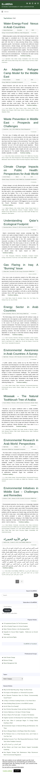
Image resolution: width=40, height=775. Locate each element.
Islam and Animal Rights (10, 637)
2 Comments (33, 500)
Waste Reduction (34, 159)
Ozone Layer (21, 211)
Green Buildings (15, 570)
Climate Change (5, 179)
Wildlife (35, 257)
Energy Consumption (11, 339)
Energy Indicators (30, 339)
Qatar (28, 257)
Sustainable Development (17, 82)
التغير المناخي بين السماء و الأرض (12, 744)
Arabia (21, 429)
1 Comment (33, 449)
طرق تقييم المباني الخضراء (7, 574)
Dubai (12, 155)
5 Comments (33, 131)
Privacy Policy (9, 768)
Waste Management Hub (10, 663)
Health (17, 179)
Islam (3, 431)
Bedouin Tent (12, 108)
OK (35, 595)
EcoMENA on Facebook (30, 643)
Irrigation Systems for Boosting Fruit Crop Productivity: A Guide (21, 717)
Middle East (17, 32)
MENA (11, 211)
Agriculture (8, 58)
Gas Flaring (32, 298)
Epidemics (31, 209)
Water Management (24, 32)
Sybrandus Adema (7, 227)
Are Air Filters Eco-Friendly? (11, 706)
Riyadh (7, 157)
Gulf (19, 257)
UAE (10, 157)
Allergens (11, 208)
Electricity (15, 337)
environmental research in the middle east (11, 479)
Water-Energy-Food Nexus (28, 60)
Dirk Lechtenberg (7, 313)
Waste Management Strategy (28, 157)
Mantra (22, 770)
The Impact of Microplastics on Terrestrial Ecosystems (18, 692)
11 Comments (33, 359)
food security (35, 58)
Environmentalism (6, 528)
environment (17, 155)
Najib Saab (5, 356)
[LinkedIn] (27, 3)
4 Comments (33, 32)
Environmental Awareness (32, 385)
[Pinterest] (37, 3)
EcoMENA (7, 4)
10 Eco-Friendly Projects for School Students (16, 626)
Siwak (31, 431)
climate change (17, 58)
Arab (12, 58)
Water (3, 60)
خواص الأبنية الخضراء (16, 539)
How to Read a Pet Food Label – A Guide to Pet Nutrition (19, 715)
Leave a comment (32, 274)
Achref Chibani (6, 176)
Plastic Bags (8, 530)
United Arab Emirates (6, 532)
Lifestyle (32, 402)
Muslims (11, 431)
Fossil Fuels (14, 257)
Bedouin (10, 525)
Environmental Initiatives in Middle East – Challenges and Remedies (21, 492)
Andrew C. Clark (7, 498)
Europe (22, 155)
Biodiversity (18, 255)
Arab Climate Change (9, 657)
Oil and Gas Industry (27, 341)
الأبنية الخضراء (28, 570)
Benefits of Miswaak (28, 429)
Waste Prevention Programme (23, 159)
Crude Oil (14, 298)
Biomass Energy (8, 660)
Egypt (17, 108)
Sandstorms (4, 213)
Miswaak (7, 431)
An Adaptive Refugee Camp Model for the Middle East (21, 73)
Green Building (22, 542)
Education (19, 356)
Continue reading (26, 55)
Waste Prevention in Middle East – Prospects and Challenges (21, 123)
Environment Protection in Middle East (10, 526)
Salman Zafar (6, 542)
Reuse (3, 157)
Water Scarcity (8, 60)
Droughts (26, 209)
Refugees (11, 110)
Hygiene (36, 429)
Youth (35, 356)
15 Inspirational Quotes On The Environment (16, 623)
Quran (17, 530)
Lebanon (29, 108)
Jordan (25, 108)
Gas (28, 298)
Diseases (20, 209)
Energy (3, 32)
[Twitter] (35, 3)
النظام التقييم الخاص (24, 572)
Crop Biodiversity (13, 209)
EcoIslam (22, 402)
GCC (26, 155)
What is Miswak (8, 433)
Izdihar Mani (6, 271)
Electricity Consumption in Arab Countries (28, 337)
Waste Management (25, 129)
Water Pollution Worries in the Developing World (16, 629)
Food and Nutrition (10, 32)
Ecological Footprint (33, 255)
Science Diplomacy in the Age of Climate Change (17, 712)
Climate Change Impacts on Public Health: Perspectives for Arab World (21, 170)
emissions (20, 298)
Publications (31, 479)
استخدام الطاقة (35, 570)
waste (3, 389)
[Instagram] (29, 3)
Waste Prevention (12, 159)
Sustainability (32, 530)
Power (6, 343)
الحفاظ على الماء (34, 572)
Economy (10, 337)
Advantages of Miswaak (11, 429)
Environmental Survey (7, 387)
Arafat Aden (5, 129)
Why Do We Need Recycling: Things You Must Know (18, 689)
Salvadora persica (25, 431)
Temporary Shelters (29, 110)
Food (30, 58)
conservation (22, 525)
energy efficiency (21, 339)
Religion (26, 530)
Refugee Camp (5, 110)
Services (18, 766)
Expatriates (12, 528)
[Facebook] (32, 3)
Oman (33, 387)
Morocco (15, 211)
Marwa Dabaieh (6, 79)
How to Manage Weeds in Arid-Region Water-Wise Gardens (19, 731)
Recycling (35, 155)
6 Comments (33, 182)
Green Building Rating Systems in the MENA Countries (18, 703)
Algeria (7, 208)
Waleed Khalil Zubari (7, 30)
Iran (9, 299)
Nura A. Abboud (6, 402)
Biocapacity (11, 255)
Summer (22, 110)
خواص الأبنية (16, 574)
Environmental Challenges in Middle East (29, 526)
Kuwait (21, 257)
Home (2, 766)
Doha (9, 155)
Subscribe (7, 610)
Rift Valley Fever (34, 211)
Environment (12, 179)
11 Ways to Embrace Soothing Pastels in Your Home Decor (20, 700)
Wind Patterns (11, 213)
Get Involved (34, 766)
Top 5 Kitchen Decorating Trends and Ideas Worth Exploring (20, 709)
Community (15, 525)
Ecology (3, 257)
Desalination (25, 58)
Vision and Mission (9, 766)
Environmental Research (32, 477)
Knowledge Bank (25, 766)
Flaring (24, 298)
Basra (10, 298)
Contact (2, 768)
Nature (36, 402)
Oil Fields (15, 299)
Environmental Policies (21, 477)
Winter (8, 111)
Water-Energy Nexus (17, 60)
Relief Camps (17, 110)
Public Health (27, 211)
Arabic (9, 570)
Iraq (12, 299)
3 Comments (33, 229)
